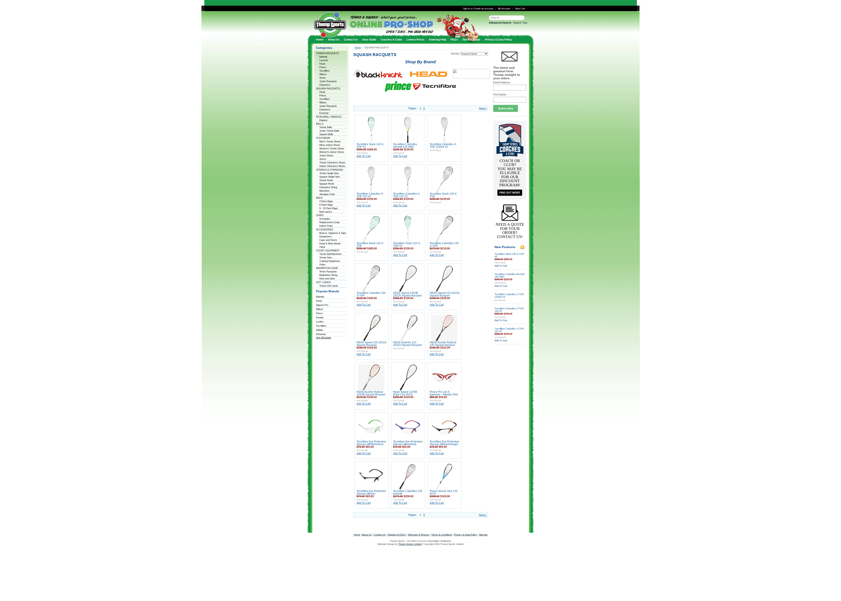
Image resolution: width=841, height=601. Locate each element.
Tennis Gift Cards (328, 285)
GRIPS (319, 215)
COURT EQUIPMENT (328, 250)
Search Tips (520, 22)
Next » (483, 108)
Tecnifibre (324, 70)
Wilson (322, 74)
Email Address (501, 82)
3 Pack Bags (326, 201)
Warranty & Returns (418, 534)
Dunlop (319, 317)
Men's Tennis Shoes (330, 141)
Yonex (322, 77)
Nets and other (327, 278)
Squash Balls (326, 134)
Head (322, 63)
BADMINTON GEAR (327, 268)
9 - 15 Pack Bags (328, 208)
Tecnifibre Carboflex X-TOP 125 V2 (406, 195)
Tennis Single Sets (329, 173)
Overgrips (324, 218)
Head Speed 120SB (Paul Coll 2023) (405, 393)
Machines (324, 190)
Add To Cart (364, 156)
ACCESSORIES (324, 229)
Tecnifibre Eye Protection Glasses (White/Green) (371, 443)
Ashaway (321, 334)
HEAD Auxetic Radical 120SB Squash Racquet (371, 393)
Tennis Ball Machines (330, 254)
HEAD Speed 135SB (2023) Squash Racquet (407, 294)
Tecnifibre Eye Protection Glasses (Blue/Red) (408, 443)
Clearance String (328, 187)
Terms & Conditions (441, 534)
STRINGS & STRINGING (329, 169)
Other (322, 247)
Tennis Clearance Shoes (332, 162)
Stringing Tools (327, 194)
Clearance (324, 84)
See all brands (323, 337)
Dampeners (325, 236)
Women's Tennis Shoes (331, 148)
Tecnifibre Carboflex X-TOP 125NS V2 (443, 145)
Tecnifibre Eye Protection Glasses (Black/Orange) (444, 443)
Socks (322, 159)
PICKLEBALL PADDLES (328, 116)
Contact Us (380, 534)
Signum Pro (322, 305)
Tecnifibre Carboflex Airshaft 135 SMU (405, 145)
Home (358, 47)
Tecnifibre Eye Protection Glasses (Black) (371, 492)
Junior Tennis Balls (329, 130)
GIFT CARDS (323, 282)
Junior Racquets (328, 81)
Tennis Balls (325, 127)
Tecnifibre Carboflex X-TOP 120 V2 (370, 195)
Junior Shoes (326, 155)
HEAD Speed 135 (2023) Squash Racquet (371, 343)
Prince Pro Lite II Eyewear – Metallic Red (444, 393)
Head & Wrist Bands (330, 243)
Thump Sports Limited (409, 544)
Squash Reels (326, 183)
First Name (499, 94)
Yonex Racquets (328, 271)
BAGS (319, 197)
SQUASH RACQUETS (328, 88)
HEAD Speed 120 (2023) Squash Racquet (444, 294)
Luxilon (319, 321)
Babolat (323, 56)
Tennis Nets (325, 257)
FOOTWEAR (323, 138)
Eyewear (324, 113)
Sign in (466, 8)
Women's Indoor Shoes (331, 152)
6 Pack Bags (326, 204)
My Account (504, 8)
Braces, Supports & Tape (332, 233)
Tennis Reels (326, 180)
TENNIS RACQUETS (327, 53)
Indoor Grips (326, 225)
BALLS (319, 123)
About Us (367, 534)
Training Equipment (329, 261)
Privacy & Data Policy (465, 534)
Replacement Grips (329, 222)
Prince (322, 67)
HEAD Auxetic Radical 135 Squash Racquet (443, 343)
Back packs (325, 211)
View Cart (520, 8)
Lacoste (323, 60)
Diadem (323, 120)
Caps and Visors (328, 240)
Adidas (319, 330)
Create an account (483, 8)
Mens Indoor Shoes (329, 145)
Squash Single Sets (329, 176)
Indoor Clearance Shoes (332, 166)
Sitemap (483, 534)
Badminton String (328, 275)
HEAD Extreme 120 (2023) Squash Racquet (407, 343)
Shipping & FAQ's (397, 534)
